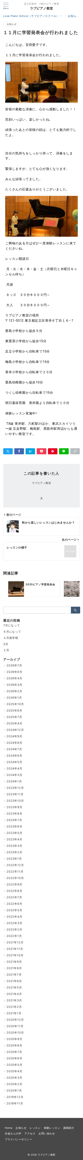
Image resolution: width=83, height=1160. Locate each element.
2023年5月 (14, 833)
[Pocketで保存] (41, 451)
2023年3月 (14, 845)
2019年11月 (14, 1103)
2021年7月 (14, 974)
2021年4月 (14, 994)
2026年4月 (14, 678)
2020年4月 (14, 1071)
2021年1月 (14, 1013)
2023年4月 (14, 839)
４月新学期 (10, 637)
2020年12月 (15, 1019)
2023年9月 (14, 807)
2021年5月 (14, 987)
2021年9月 (14, 961)
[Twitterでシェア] (8, 451)
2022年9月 (14, 884)
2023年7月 (14, 820)
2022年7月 (14, 897)
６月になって (12, 631)
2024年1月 (14, 781)
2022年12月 (15, 865)
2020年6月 (14, 1058)
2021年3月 (14, 1000)
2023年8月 (14, 813)
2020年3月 (14, 1077)
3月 (5, 644)
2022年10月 (15, 878)
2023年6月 (14, 826)
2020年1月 (14, 1090)
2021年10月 (14, 955)
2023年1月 (14, 858)
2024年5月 (14, 762)
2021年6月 (14, 981)
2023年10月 (15, 800)
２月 (6, 650)
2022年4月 (14, 916)
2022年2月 (14, 929)
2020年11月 (14, 1026)
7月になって (11, 625)
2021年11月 (14, 948)
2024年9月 (14, 736)
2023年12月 (15, 787)
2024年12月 (15, 729)
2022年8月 (14, 890)
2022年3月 (14, 923)
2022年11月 (14, 871)
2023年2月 (14, 852)
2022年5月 (14, 910)
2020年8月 (14, 1045)
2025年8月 (14, 710)
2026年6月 (14, 671)
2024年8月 (14, 742)
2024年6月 (14, 755)
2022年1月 (14, 936)
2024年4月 (14, 768)
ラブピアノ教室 (41, 8)
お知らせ (12, 24)
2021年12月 (14, 942)
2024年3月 (14, 775)
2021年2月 (14, 1006)
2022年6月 (14, 903)
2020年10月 (15, 1032)
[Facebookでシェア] (19, 451)
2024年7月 (14, 749)
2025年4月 (14, 723)
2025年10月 (15, 704)
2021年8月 (14, 968)
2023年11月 (14, 794)
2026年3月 (14, 684)
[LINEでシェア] (63, 451)
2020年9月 (14, 1039)
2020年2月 (14, 1084)
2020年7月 (14, 1052)
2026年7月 (14, 665)
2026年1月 (14, 697)
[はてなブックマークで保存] (30, 451)
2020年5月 (14, 1064)
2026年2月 (14, 691)
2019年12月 (14, 1097)
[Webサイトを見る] (41, 498)
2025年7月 (14, 717)
